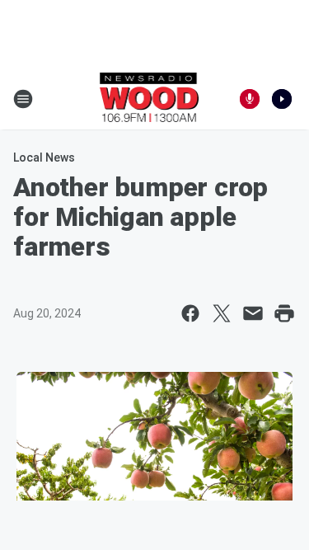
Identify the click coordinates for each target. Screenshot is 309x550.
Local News (44, 157)
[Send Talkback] (250, 99)
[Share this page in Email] (253, 313)
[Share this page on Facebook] (190, 313)
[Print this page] (284, 313)
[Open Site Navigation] (23, 99)
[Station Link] (149, 99)
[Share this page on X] (221, 313)
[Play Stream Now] (282, 99)
